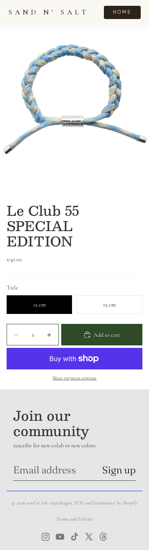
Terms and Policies (74, 519)
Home (122, 12)
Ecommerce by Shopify (115, 503)
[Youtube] (60, 537)
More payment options (74, 378)
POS (79, 503)
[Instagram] (45, 537)
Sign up (119, 470)
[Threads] (103, 537)
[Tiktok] (74, 537)
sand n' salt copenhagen (49, 503)
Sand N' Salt (48, 12)
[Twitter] (89, 537)
